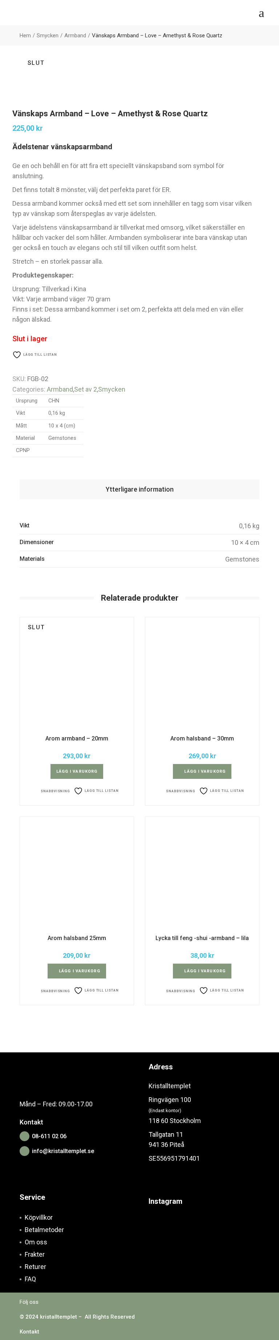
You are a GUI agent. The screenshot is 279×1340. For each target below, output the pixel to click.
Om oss (36, 1242)
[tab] (139, 489)
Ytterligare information (140, 489)
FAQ (30, 1279)
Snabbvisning (55, 791)
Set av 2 (85, 389)
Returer (35, 1266)
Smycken (111, 389)
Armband (60, 389)
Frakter (35, 1254)
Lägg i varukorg (77, 771)
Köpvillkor (39, 1217)
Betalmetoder (44, 1229)
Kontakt (29, 1331)
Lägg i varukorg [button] (205, 771)
